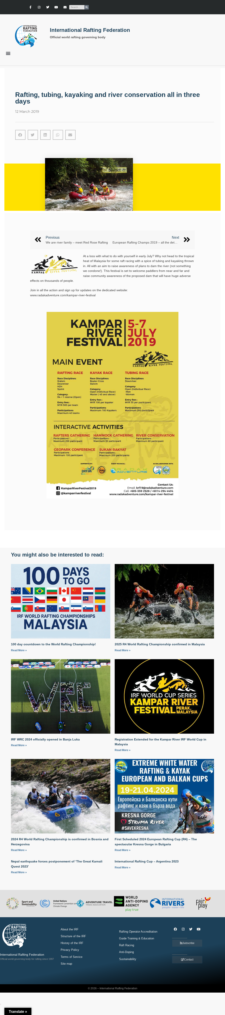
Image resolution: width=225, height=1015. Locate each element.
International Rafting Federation (90, 30)
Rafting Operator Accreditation (138, 931)
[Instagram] (39, 7)
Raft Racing (126, 945)
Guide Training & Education (136, 938)
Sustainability (127, 959)
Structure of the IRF (73, 936)
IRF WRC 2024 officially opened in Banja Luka (45, 739)
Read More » (19, 650)
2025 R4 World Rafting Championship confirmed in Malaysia (160, 644)
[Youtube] (56, 7)
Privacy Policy (70, 949)
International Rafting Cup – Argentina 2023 (147, 861)
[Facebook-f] (30, 7)
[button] (8, 53)
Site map (66, 963)
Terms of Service (71, 957)
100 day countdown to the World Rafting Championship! (53, 644)
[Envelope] (65, 7)
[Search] (86, 7)
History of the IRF (72, 943)
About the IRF (69, 929)
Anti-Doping (126, 952)
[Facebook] (175, 929)
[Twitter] (48, 7)
